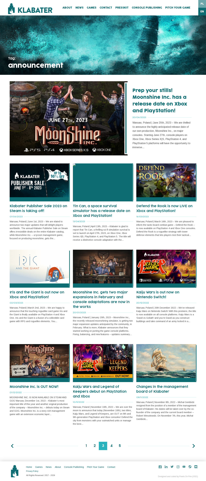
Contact (106, 7)
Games (91, 7)
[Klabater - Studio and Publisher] (30, 8)
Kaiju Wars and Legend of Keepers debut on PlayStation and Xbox (99, 391)
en (202, 11)
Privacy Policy (32, 471)
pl (202, 4)
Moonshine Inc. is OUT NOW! (34, 386)
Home (29, 467)
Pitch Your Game (177, 7)
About (67, 7)
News (79, 7)
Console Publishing (147, 7)
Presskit (122, 7)
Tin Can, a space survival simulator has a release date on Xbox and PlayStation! (101, 211)
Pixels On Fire (185, 476)
